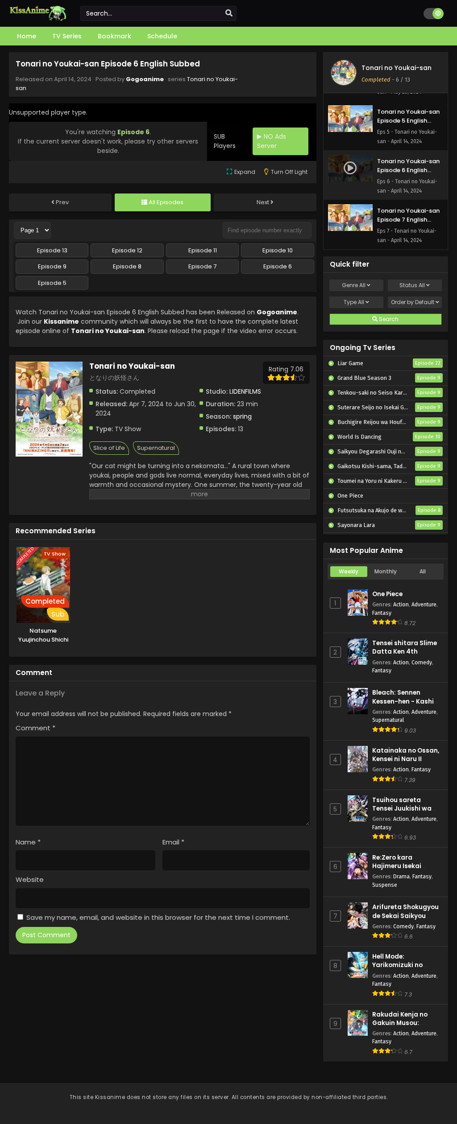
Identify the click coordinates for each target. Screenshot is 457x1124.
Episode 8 (127, 266)
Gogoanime (145, 79)
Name (28, 842)
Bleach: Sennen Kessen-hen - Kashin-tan (406, 701)
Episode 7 (202, 266)
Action (401, 604)
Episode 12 (127, 250)
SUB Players (225, 141)
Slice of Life (109, 448)
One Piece (387, 594)
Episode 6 (277, 266)
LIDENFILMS (245, 391)
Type (354, 302)
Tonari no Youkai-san (108, 330)
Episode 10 (277, 250)
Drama (401, 876)
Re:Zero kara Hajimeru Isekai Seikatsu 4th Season (405, 866)
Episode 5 (52, 283)
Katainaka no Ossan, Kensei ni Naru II (405, 754)
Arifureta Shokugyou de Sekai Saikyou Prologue (405, 915)
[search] (229, 13)
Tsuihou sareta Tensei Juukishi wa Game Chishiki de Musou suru (402, 813)
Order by (412, 302)
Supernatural (156, 448)
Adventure (423, 604)
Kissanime (61, 321)
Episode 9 (52, 266)
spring (242, 416)
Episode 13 (52, 250)
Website (30, 879)
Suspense (384, 884)
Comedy (421, 662)
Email (173, 842)
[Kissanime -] (38, 18)
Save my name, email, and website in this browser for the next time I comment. (158, 917)
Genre (354, 285)
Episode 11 (202, 250)
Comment (35, 728)
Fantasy (381, 612)
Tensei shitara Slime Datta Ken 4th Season (404, 651)
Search (388, 319)
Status (412, 285)
